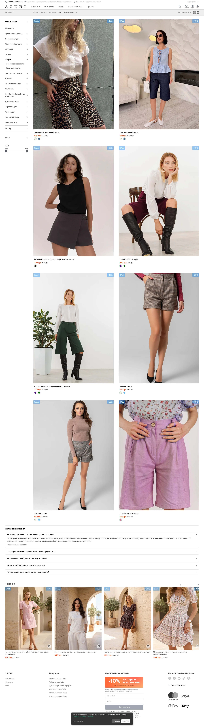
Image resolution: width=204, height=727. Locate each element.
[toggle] (193, 2)
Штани (8, 54)
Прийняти (125, 721)
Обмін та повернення (58, 693)
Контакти (9, 682)
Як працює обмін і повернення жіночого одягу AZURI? (31, 552)
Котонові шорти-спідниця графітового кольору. (54, 259)
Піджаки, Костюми (13, 44)
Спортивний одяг (13, 83)
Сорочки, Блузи (12, 39)
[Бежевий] (35, 139)
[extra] (198, 12)
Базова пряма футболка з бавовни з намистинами (75, 652)
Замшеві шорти (126, 386)
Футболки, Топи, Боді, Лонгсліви (15, 95)
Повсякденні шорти (15, 64)
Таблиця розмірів (56, 682)
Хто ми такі (10, 678)
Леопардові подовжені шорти (46, 132)
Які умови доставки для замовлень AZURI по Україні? (30, 534)
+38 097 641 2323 (15, 2)
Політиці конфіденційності (83, 717)
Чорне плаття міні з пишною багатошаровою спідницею (127, 652)
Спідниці (9, 49)
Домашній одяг (12, 101)
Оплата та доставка (57, 678)
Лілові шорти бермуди (129, 513)
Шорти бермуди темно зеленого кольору (52, 386)
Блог (7, 685)
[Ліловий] (121, 520)
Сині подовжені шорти (129, 132)
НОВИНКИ (9, 28)
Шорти (8, 59)
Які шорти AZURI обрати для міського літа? (26, 565)
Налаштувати (78, 721)
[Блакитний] (124, 393)
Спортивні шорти (13, 68)
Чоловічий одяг (12, 117)
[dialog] (102, 719)
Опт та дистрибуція (57, 689)
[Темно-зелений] (124, 266)
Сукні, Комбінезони (14, 34)
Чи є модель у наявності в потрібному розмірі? (28, 572)
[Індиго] (121, 266)
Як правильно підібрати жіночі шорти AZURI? (27, 558)
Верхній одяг (11, 107)
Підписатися (124, 707)
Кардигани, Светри (13, 73)
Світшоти (9, 89)
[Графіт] (35, 266)
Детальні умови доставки (17, 545)
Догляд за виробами (58, 696)
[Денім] (39, 139)
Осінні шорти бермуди (129, 259)
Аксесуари (9, 112)
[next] (195, 585)
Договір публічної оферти (60, 685)
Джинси (8, 78)
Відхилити (116, 721)
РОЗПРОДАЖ (11, 21)
